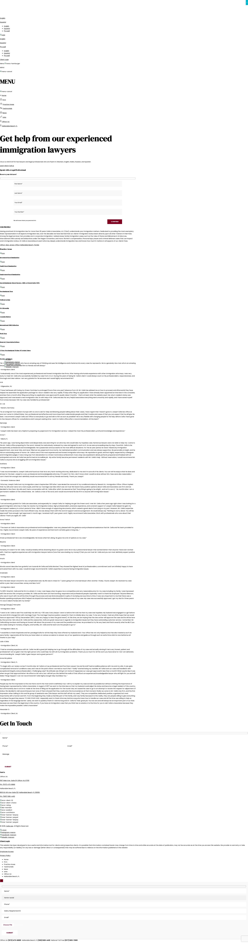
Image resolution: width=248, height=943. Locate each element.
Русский (7, 31)
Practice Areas (8, 104)
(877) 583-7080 (79, 14)
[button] (124, 94)
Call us (11, 166)
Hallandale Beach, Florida (29, 245)
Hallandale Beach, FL (9, 126)
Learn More (4, 166)
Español (3, 22)
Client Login (4, 59)
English (2, 18)
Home (4, 95)
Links (4, 117)
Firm (4, 100)
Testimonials (7, 108)
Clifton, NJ (5, 122)
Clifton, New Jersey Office (10, 245)
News (5, 113)
